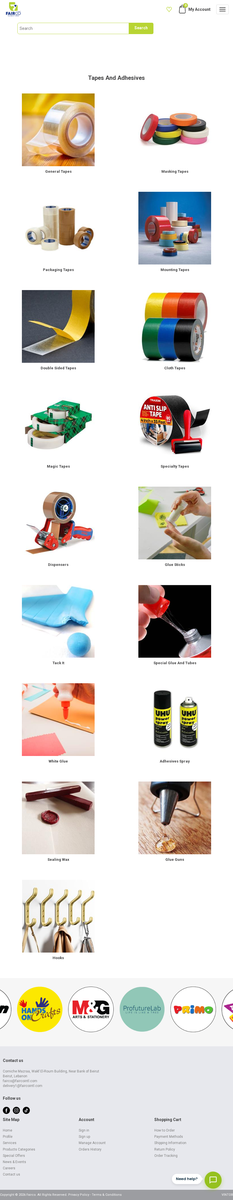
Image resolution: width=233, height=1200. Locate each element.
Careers (9, 1168)
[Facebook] (6, 1110)
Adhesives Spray (175, 761)
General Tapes (58, 171)
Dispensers (58, 564)
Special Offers (14, 1156)
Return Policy (164, 1149)
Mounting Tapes (175, 270)
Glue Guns (174, 859)
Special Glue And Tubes (174, 663)
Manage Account (92, 1143)
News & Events (14, 1162)
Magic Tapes (58, 466)
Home (7, 1130)
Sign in (84, 1130)
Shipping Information (170, 1143)
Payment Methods (168, 1137)
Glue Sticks (175, 564)
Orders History (90, 1149)
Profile (8, 1137)
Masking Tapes (174, 171)
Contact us (11, 1174)
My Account (199, 9)
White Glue (58, 761)
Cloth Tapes (174, 368)
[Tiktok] (26, 1110)
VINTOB (227, 1195)
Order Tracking (166, 1156)
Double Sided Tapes (58, 368)
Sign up (84, 1137)
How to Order (164, 1130)
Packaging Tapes (58, 270)
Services (9, 1143)
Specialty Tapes (175, 466)
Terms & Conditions (107, 1195)
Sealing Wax (58, 859)
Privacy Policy (78, 1195)
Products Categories (19, 1149)
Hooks (58, 958)
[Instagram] (16, 1110)
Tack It (58, 663)
